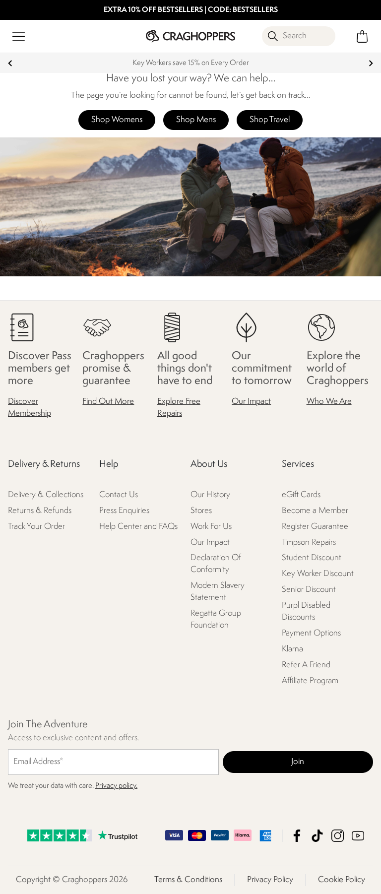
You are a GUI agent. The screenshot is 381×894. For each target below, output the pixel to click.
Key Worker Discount (318, 574)
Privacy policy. (116, 786)
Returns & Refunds (39, 511)
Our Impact (251, 401)
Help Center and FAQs (138, 526)
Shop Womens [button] (116, 120)
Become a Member (315, 511)
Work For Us (211, 526)
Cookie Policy (341, 880)
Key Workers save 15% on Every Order (190, 63)
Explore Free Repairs (178, 407)
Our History (210, 495)
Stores (201, 511)
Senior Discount (309, 589)
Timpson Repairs (309, 542)
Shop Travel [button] (270, 120)
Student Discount (311, 558)
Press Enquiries (124, 511)
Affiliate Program (310, 681)
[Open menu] (18, 36)
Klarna (292, 649)
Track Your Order (36, 526)
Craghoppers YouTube (358, 836)
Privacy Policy (270, 880)
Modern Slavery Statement (217, 591)
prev (10, 63)
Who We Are (329, 401)
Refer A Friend (306, 665)
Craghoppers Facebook (297, 836)
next (371, 63)
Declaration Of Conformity (215, 564)
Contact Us (118, 495)
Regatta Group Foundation (215, 619)
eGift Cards (301, 495)
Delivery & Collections (45, 495)
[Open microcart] (362, 36)
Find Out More (108, 401)
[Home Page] (190, 36)
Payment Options (311, 633)
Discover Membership (29, 407)
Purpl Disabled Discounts (306, 611)
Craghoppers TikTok (317, 836)
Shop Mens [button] (196, 120)
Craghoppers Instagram (337, 836)
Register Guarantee (315, 526)
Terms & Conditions (188, 880)
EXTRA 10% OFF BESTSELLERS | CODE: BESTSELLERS (191, 10)
